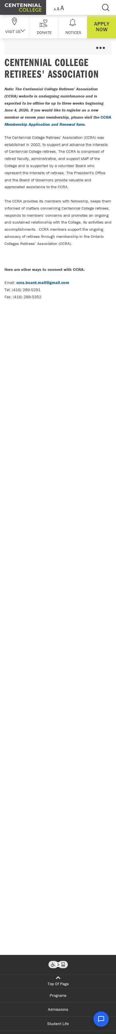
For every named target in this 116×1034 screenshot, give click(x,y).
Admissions (58, 1009)
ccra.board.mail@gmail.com (42, 282)
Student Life (58, 1023)
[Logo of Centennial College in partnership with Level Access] (58, 964)
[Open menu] (100, 48)
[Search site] (105, 7)
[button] (43, 26)
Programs (58, 995)
